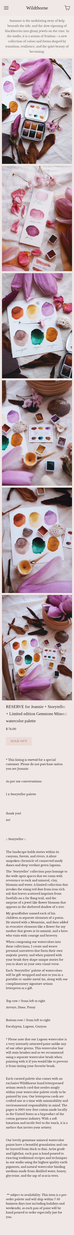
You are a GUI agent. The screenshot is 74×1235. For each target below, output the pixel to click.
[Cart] (67, 8)
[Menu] (6, 8)
